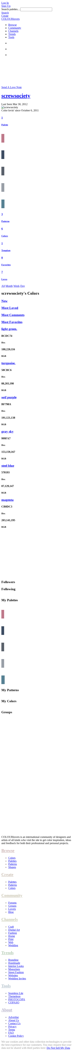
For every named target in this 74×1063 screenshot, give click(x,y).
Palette (4, 124)
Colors (4, 236)
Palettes (12, 860)
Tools (11, 37)
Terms (11, 1029)
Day (22, 285)
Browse (12, 24)
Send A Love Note (11, 87)
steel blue (7, 465)
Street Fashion (16, 972)
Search (5, 12)
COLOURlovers (10, 18)
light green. (9, 329)
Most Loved (9, 308)
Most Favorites (11, 322)
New (4, 301)
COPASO (13, 1002)
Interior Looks (16, 966)
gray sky (7, 431)
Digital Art (14, 929)
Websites (13, 975)
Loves (4, 279)
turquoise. (8, 363)
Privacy (12, 1026)
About (6, 1010)
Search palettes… (10, 9)
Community (14, 27)
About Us (13, 1020)
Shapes (12, 867)
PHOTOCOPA (16, 999)
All (3, 285)
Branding (13, 959)
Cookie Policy (16, 1035)
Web (10, 942)
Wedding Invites (17, 978)
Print (10, 939)
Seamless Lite (15, 993)
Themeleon (14, 996)
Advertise (13, 1017)
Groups (12, 905)
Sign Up (5, 5)
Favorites (6, 264)
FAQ (11, 1032)
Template (5, 250)
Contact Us (14, 1023)
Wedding (13, 945)
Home (11, 936)
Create (4, 15)
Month (9, 285)
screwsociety (15, 96)
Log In (5, 2)
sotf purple (9, 397)
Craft (11, 926)
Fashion (12, 932)
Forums (12, 902)
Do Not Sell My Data (58, 1047)
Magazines (14, 969)
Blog (11, 912)
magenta (7, 500)
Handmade (14, 962)
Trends (12, 34)
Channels (13, 31)
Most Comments (12, 315)
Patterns (5, 221)
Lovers (12, 908)
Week (16, 285)
